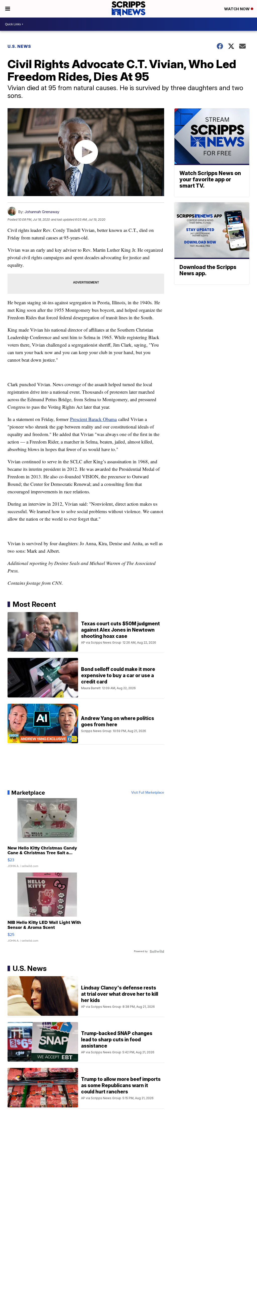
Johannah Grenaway (42, 211)
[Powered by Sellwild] (157, 951)
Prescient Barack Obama (93, 419)
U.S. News (19, 46)
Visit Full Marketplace (147, 792)
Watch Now (237, 9)
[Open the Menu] (8, 9)
